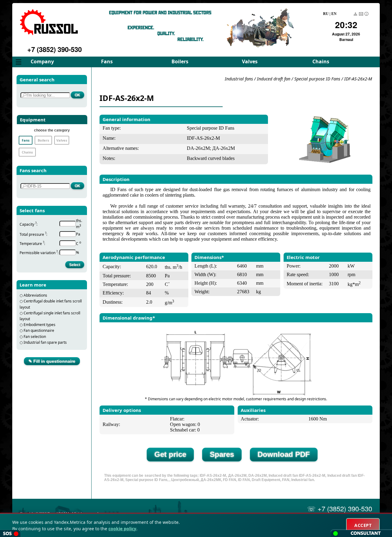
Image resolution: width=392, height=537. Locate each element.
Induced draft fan (273, 79)
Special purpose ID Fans (317, 79)
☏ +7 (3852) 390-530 (339, 508)
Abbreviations (35, 295)
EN (334, 14)
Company (42, 61)
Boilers (180, 61)
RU (326, 14)
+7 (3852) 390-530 (54, 49)
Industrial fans (239, 79)
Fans (107, 61)
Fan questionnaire (39, 330)
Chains (320, 61)
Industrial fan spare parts (45, 342)
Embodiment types (39, 324)
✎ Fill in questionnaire (51, 361)
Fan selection (35, 336)
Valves (250, 61)
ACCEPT (362, 525)
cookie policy (122, 528)
